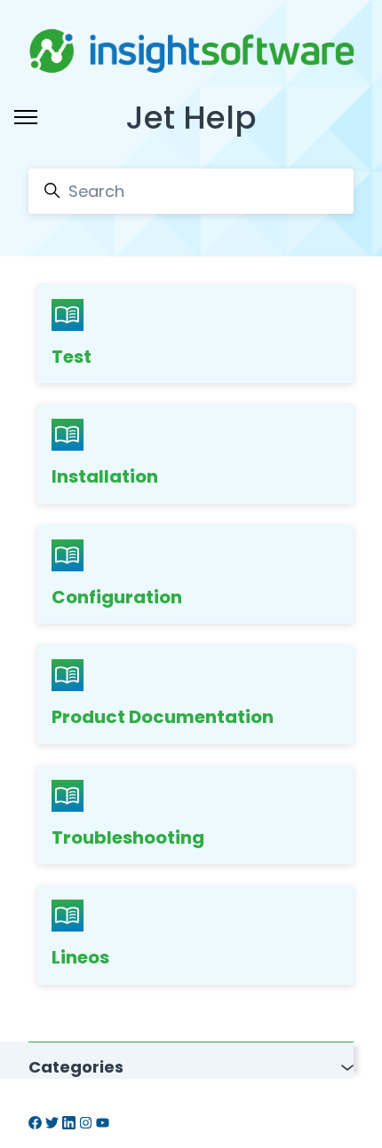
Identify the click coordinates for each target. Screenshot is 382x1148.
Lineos (80, 957)
